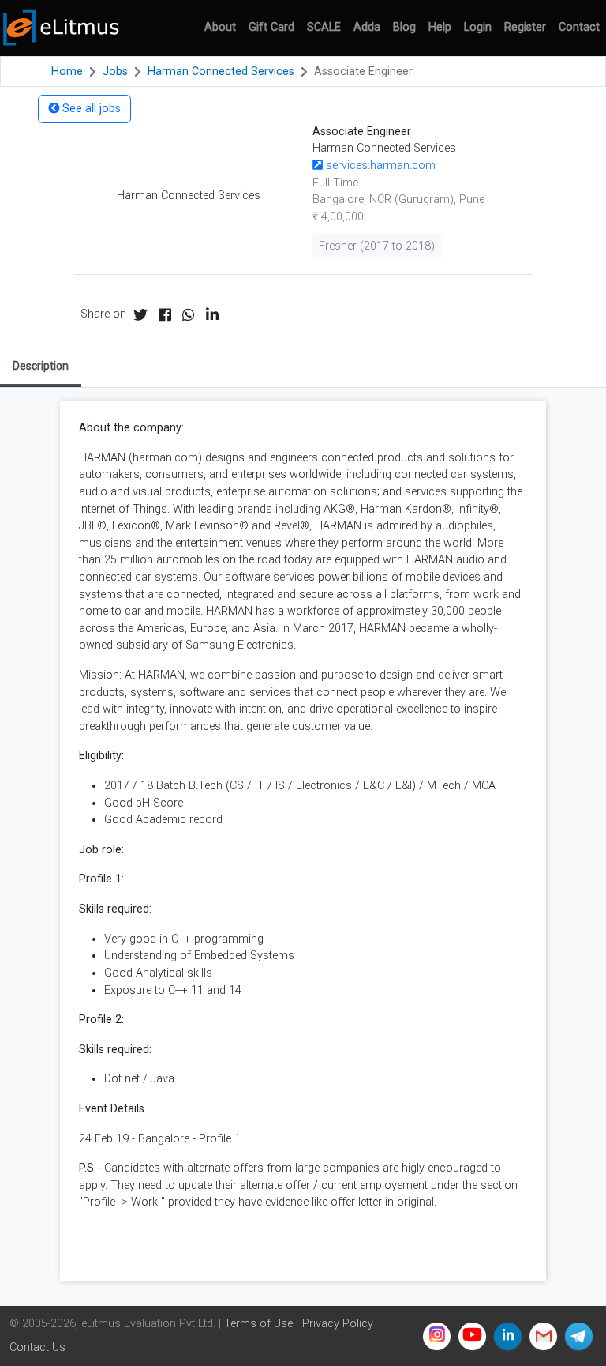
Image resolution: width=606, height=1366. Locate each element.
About (220, 27)
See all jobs (90, 108)
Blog (404, 27)
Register (525, 27)
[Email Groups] (543, 1336)
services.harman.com (379, 165)
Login (478, 27)
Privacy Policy (337, 1323)
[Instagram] (437, 1336)
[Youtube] (472, 1336)
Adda (367, 27)
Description (41, 365)
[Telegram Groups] (579, 1336)
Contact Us (37, 1347)
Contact (579, 27)
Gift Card (271, 27)
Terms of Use (258, 1323)
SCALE (324, 27)
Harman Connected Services (221, 71)
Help (439, 27)
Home (67, 71)
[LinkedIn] (508, 1336)
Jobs (115, 71)
